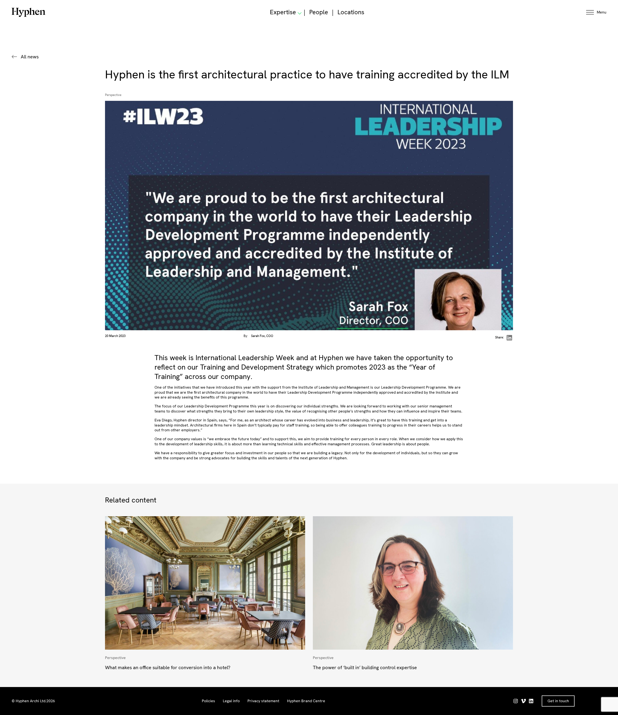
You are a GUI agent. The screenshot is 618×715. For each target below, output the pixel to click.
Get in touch (558, 700)
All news (30, 57)
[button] (596, 12)
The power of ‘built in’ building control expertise (365, 667)
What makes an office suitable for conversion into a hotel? (167, 667)
